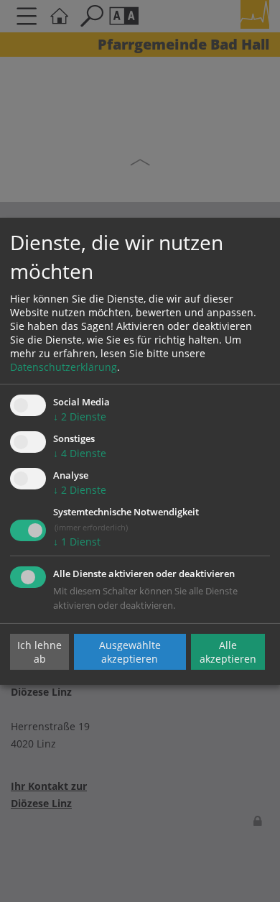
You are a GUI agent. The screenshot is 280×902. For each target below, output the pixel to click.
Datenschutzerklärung (63, 367)
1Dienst (77, 541)
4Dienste (79, 453)
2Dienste (79, 416)
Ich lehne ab (39, 652)
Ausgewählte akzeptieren (130, 652)
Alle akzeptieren (228, 652)
